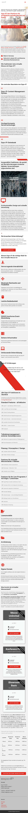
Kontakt (3, 802)
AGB (2, 803)
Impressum (3, 805)
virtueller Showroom (9, 47)
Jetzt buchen (14, 633)
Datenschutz (4, 806)
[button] (25, 2)
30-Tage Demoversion (6, 399)
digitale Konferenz (20, 47)
